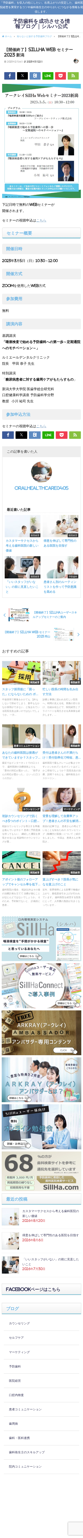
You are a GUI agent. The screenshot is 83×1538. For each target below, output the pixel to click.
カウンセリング (19, 1323)
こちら (41, 220)
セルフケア (16, 1337)
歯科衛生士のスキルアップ (27, 1452)
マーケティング (19, 1352)
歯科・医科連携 (19, 1437)
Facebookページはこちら (33, 1289)
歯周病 (13, 1423)
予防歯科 (15, 1366)
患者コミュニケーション (25, 1409)
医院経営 (15, 1380)
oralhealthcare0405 (42, 488)
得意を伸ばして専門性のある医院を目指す (50, 1235)
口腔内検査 (16, 1395)
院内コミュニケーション (25, 1466)
